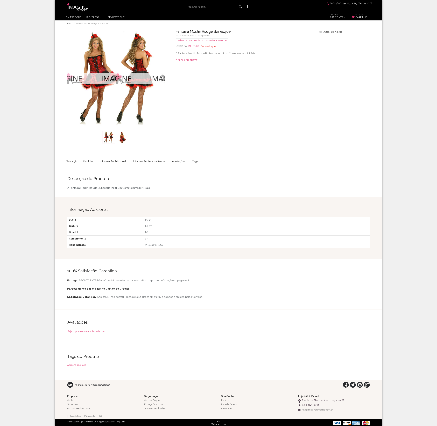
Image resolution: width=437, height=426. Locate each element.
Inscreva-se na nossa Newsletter (92, 384)
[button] (108, 137)
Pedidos (225, 400)
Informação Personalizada (149, 161)
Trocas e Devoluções (154, 408)
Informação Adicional (113, 161)
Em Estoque (73, 17)
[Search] (240, 7)
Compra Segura (152, 400)
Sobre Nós (72, 404)
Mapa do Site (75, 416)
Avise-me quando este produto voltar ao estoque (202, 40)
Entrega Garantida (153, 404)
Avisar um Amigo (332, 31)
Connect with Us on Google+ (367, 385)
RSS (100, 416)
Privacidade (89, 416)
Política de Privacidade (78, 408)
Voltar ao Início (218, 424)
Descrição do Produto (79, 161)
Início (69, 23)
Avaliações (178, 161)
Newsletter (226, 408)
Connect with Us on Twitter (353, 385)
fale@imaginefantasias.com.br (317, 409)
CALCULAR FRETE (187, 60)
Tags (195, 161)
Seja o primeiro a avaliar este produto (192, 35)
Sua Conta (336, 16)
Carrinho (361, 16)
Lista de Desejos (229, 404)
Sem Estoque (116, 17)
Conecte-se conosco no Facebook (346, 385)
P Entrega (92, 17)
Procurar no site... (197, 6)
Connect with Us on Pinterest (360, 385)
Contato (71, 400)
